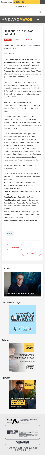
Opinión (9, 233)
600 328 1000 (19, 2)
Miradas (7, 39)
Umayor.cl (42, 2)
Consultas (6, 2)
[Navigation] (38, 19)
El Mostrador (31, 45)
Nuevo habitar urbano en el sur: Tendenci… (20, 293)
